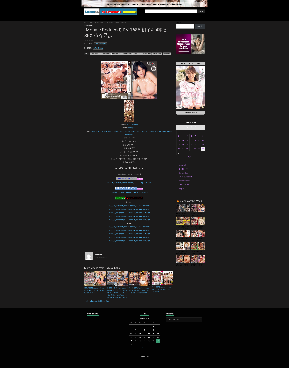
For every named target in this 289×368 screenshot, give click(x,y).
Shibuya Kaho (100, 43)
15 (199, 140)
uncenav (98, 254)
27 (191, 149)
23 (203, 144)
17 (179, 144)
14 (195, 140)
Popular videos (184, 181)
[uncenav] (89, 256)
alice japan (98, 48)
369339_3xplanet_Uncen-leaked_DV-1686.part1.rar (129, 206)
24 (179, 149)
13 (191, 140)
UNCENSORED (157, 53)
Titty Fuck (137, 53)
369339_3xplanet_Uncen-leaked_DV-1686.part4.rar (129, 216)
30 (203, 149)
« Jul (189, 156)
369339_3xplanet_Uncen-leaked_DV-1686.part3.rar (129, 213)
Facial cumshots (105, 53)
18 (183, 144)
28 (195, 149)
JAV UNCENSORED (185, 177)
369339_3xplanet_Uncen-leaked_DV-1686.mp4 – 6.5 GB (129, 183)
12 (187, 140)
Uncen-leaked (88, 22)
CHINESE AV (183, 169)
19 (187, 144)
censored (182, 165)
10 (179, 140)
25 (183, 149)
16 (203, 140)
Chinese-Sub (183, 173)
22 (199, 144)
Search (178, 22)
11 (183, 140)
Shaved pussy (116, 53)
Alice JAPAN (94, 53)
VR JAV (181, 189)
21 (195, 144)
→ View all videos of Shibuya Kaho (97, 301)
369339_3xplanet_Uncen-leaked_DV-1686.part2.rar (129, 209)
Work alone (166, 53)
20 (191, 144)
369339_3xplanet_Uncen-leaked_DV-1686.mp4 (129, 192)
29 (199, 149)
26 (187, 149)
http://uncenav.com (101, 257)
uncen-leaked (146, 53)
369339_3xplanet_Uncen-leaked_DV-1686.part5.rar (129, 220)
